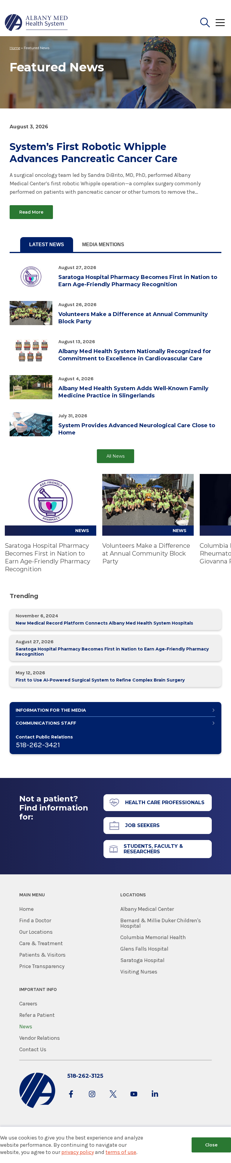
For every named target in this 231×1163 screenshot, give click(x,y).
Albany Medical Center (147, 909)
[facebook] (71, 1099)
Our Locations (36, 932)
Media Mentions (103, 244)
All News (115, 456)
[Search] (205, 23)
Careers (28, 1003)
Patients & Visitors (42, 955)
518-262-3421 (38, 745)
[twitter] (113, 1099)
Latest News (46, 244)
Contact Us (32, 1049)
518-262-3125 (85, 1076)
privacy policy (77, 1152)
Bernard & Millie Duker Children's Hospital (160, 923)
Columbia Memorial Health (153, 937)
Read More (31, 212)
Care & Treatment (41, 943)
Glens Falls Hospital (144, 948)
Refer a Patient (37, 1015)
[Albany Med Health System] (36, 23)
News (25, 1026)
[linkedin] (155, 1099)
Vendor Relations (39, 1038)
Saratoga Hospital (142, 960)
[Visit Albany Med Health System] (37, 1107)
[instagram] (92, 1099)
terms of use (121, 1152)
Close (211, 1145)
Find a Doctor (35, 920)
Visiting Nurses (138, 971)
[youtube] (133, 1099)
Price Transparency (41, 966)
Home (15, 47)
